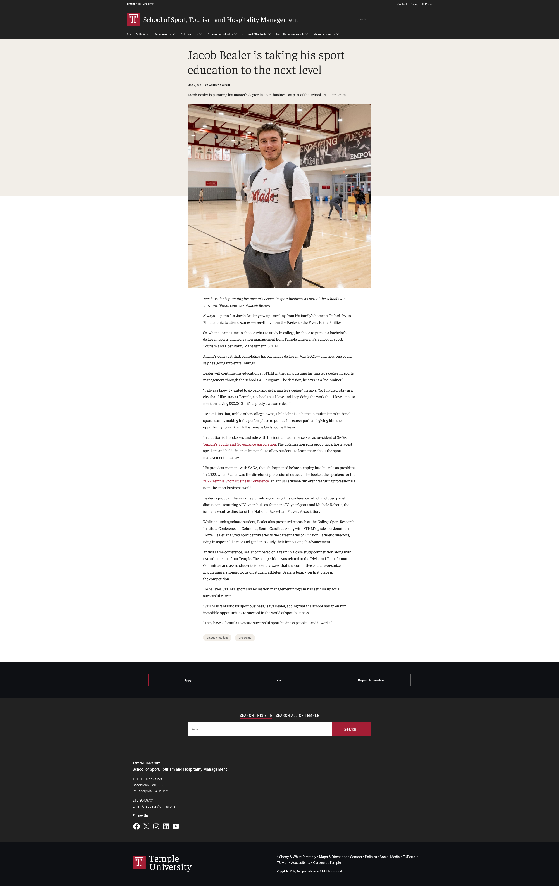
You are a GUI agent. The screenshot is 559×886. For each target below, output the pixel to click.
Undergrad (245, 637)
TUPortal (427, 4)
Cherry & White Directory (297, 857)
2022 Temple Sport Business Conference (236, 480)
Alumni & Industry (220, 34)
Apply (188, 680)
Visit (279, 680)
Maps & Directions (333, 857)
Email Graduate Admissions (154, 806)
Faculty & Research (290, 34)
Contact (402, 4)
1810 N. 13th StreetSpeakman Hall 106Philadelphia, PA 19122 (150, 785)
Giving (414, 4)
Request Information (371, 680)
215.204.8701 (143, 800)
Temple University (140, 4)
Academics (163, 34)
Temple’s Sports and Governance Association (239, 443)
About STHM (136, 34)
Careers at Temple (327, 863)
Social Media (390, 857)
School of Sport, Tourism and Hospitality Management (220, 19)
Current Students (254, 34)
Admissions (189, 34)
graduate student (217, 637)
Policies (371, 857)
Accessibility (300, 863)
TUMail (282, 863)
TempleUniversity (170, 862)
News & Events (324, 34)
